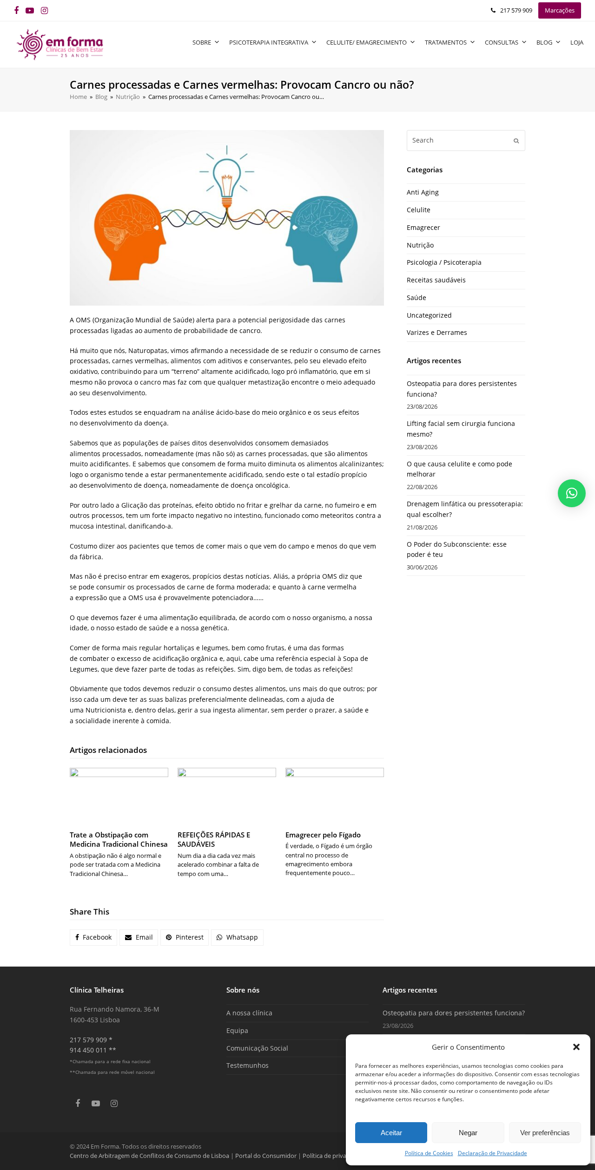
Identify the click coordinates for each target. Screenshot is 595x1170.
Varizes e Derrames (437, 332)
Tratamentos (446, 42)
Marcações (560, 10)
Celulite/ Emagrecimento (366, 42)
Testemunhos (247, 1065)
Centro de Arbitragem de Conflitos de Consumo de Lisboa (149, 1155)
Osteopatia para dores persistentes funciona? (454, 1012)
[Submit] (516, 140)
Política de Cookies (429, 1153)
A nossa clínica (249, 1012)
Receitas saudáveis (436, 279)
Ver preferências (545, 1133)
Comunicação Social (257, 1048)
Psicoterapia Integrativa (268, 42)
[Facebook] (16, 10)
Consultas (501, 42)
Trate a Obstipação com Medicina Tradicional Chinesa (119, 839)
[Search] (466, 140)
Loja (576, 42)
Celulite (418, 209)
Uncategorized (429, 315)
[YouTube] (30, 10)
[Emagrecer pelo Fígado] (334, 795)
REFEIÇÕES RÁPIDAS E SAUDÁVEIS (214, 839)
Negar (468, 1133)
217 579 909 (516, 10)
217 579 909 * (91, 1039)
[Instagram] (44, 10)
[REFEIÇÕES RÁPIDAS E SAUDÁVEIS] (227, 795)
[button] (576, 1047)
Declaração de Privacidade (492, 1153)
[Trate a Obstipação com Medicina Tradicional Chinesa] (119, 795)
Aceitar (391, 1133)
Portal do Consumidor (266, 1155)
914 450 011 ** (93, 1050)
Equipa (237, 1030)
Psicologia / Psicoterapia (444, 262)
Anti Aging (423, 192)
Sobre (201, 42)
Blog (544, 42)
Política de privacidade (333, 1155)
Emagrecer (423, 227)
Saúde (416, 297)
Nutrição (420, 245)
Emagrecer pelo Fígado (323, 834)
